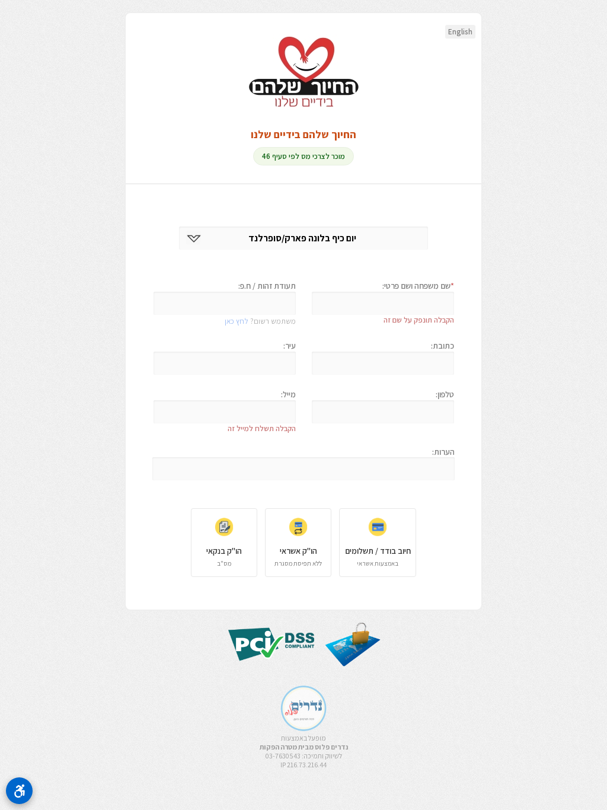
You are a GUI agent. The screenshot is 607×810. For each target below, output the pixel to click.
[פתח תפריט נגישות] (19, 790)
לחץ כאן (236, 321)
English (460, 32)
